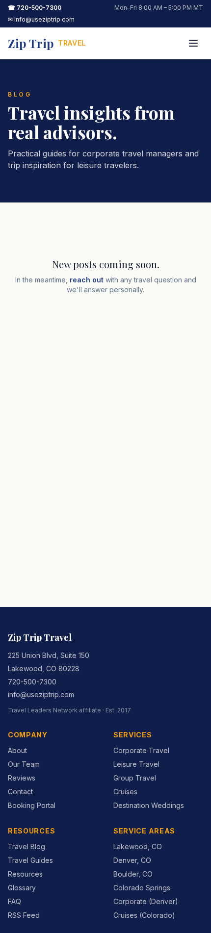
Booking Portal (31, 805)
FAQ (14, 901)
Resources (25, 874)
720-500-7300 (32, 682)
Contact (20, 791)
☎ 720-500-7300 (34, 7)
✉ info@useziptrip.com (41, 19)
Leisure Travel (136, 764)
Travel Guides (30, 860)
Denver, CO (132, 860)
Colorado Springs (141, 887)
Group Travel (134, 778)
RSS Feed (24, 915)
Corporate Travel (141, 750)
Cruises (125, 791)
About (17, 750)
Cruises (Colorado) (144, 915)
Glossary (22, 887)
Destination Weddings (148, 805)
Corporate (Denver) (145, 901)
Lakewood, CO (137, 846)
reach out (87, 280)
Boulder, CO (133, 874)
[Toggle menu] (193, 43)
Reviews (21, 778)
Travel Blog (26, 846)
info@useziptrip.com (41, 694)
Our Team (24, 764)
